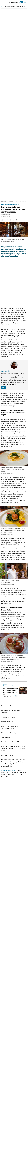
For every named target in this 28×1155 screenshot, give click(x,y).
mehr (3, 387)
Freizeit (11, 201)
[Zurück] (2, 7)
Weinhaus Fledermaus (8, 770)
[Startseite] (13, 2)
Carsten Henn (6, 214)
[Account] (25, 2)
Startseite (3, 201)
